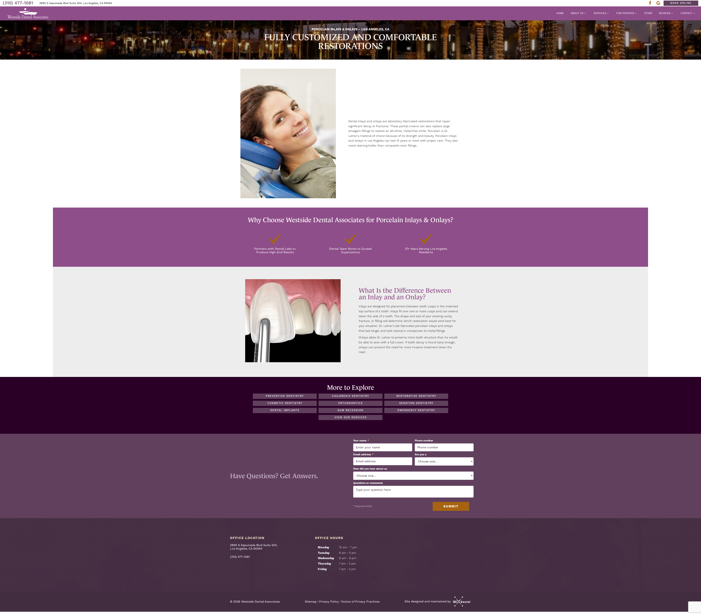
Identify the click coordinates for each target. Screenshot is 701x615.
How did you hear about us (370, 468)
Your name (361, 440)
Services (600, 13)
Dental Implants (284, 410)
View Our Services (350, 417)
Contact (686, 13)
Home (560, 13)
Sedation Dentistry (416, 403)
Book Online (681, 3)
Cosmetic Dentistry (284, 403)
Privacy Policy (329, 601)
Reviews (664, 13)
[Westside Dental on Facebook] (651, 3)
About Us (577, 13)
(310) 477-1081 (18, 3)
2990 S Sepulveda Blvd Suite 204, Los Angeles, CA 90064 (75, 3)
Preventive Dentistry (285, 396)
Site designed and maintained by (428, 601)
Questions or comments (368, 483)
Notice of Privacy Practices (360, 601)
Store (648, 13)
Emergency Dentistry (416, 410)
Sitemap (311, 601)
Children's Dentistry (350, 396)
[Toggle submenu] (585, 13)
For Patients (625, 13)
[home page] (28, 13)
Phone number (424, 440)
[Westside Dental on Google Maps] (659, 3)
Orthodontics (350, 403)
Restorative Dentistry (416, 396)
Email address (363, 454)
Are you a (420, 454)
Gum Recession (350, 410)
